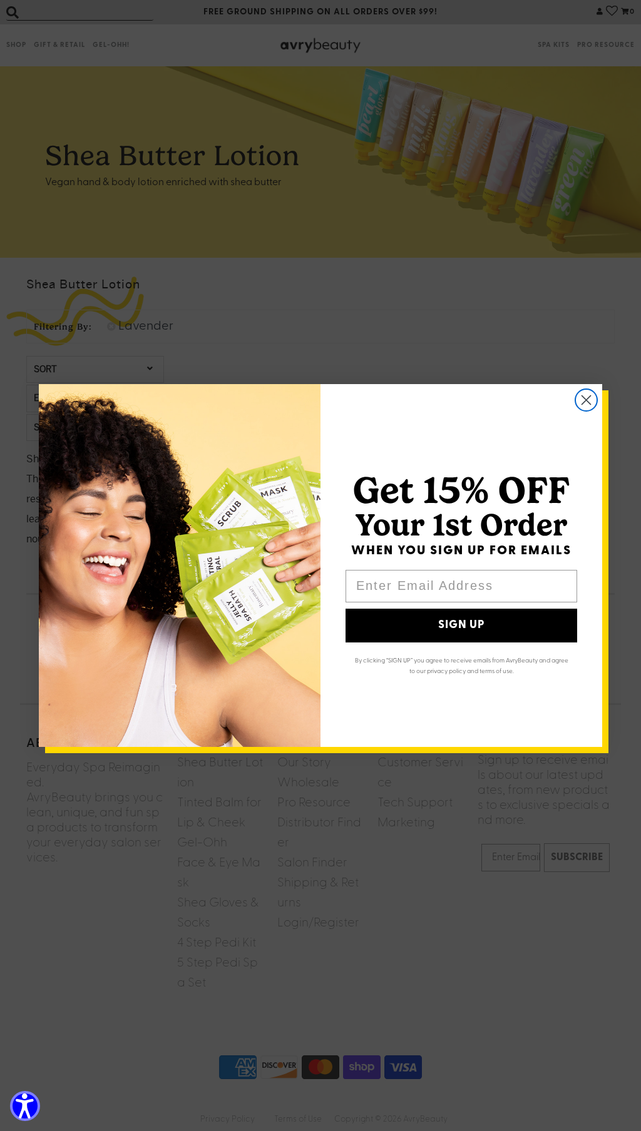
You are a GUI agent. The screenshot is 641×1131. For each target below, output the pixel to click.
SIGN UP (461, 625)
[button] (25, 1106)
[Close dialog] (586, 400)
